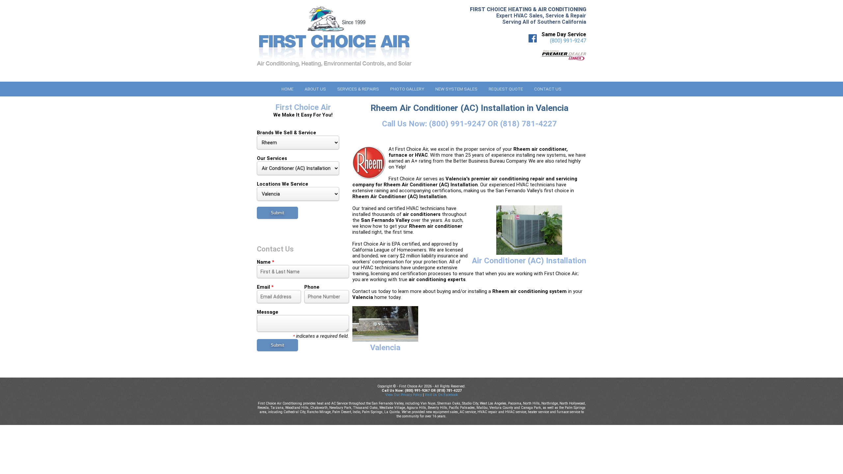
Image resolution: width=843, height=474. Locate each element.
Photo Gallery (407, 89)
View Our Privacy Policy (403, 395)
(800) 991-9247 (568, 41)
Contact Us (547, 89)
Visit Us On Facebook (441, 395)
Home (287, 89)
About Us (315, 89)
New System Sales (456, 89)
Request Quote (506, 89)
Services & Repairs (358, 89)
